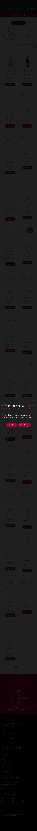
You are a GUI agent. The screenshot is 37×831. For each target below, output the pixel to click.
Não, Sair (11, 425)
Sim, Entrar (24, 425)
